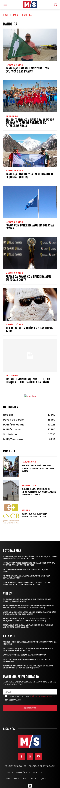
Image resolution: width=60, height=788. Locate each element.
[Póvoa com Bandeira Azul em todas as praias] (30, 202)
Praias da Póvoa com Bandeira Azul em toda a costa (28, 278)
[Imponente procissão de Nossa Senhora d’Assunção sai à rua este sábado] (11, 466)
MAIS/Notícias (14, 65)
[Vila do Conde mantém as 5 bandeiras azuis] (30, 304)
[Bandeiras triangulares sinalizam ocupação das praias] (30, 45)
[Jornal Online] (30, 4)
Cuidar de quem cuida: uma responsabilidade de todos (35, 515)
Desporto (12, 116)
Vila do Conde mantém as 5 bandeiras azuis (29, 329)
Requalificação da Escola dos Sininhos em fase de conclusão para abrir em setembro (39, 491)
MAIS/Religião (29, 462)
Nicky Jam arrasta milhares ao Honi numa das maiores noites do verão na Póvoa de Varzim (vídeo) (28, 607)
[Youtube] (38, 756)
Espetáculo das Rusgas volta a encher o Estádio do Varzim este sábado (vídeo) (28, 626)
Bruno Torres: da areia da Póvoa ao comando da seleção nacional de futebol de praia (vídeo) (26, 620)
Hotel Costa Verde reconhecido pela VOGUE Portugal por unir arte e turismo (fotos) (29, 564)
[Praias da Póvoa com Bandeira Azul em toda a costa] (30, 253)
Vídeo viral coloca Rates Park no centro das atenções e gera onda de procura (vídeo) (29, 613)
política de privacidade (41, 696)
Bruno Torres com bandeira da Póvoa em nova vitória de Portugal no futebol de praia (30, 123)
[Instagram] (30, 756)
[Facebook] (21, 756)
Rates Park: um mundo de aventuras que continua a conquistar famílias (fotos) (28, 649)
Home (5, 14)
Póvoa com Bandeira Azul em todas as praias (30, 226)
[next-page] (10, 530)
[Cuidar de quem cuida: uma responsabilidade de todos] (11, 513)
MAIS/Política (29, 485)
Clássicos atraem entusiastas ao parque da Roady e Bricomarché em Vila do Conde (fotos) (28, 667)
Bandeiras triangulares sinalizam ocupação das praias (27, 69)
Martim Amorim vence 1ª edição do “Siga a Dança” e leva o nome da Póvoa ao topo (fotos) (30, 558)
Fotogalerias (14, 171)
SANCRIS (26, 510)
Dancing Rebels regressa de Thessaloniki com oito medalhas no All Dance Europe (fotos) (27, 583)
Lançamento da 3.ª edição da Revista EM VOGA (24, 655)
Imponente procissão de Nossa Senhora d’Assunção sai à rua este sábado (38, 468)
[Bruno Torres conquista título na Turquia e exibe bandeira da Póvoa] (30, 355)
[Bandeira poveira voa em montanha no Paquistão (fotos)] (30, 150)
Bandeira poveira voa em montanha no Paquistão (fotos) (30, 175)
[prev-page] (5, 530)
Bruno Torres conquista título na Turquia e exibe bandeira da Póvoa (28, 380)
